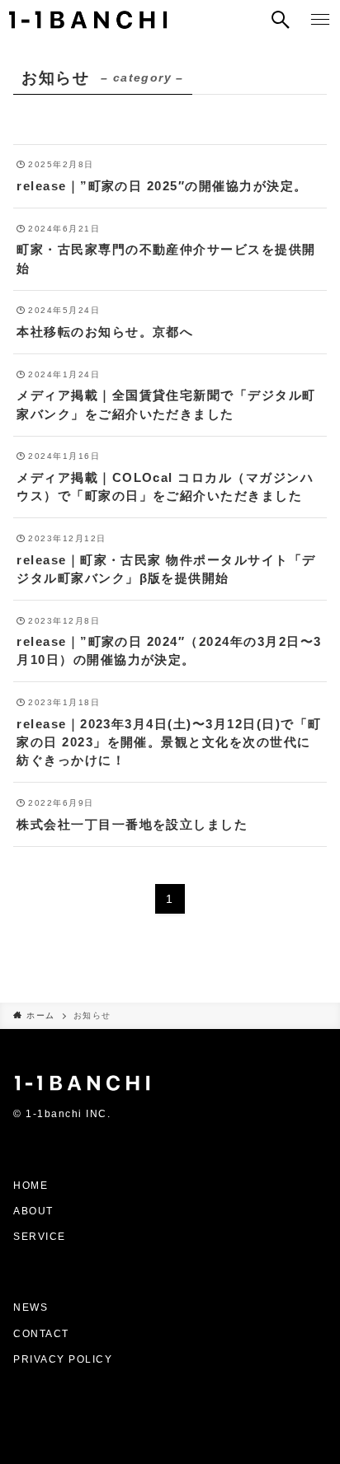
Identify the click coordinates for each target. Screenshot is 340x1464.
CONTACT (43, 1334)
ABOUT (33, 1211)
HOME (30, 1185)
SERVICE (39, 1236)
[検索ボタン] (280, 20)
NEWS (30, 1307)
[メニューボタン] (320, 20)
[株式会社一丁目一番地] (89, 20)
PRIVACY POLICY (62, 1359)
